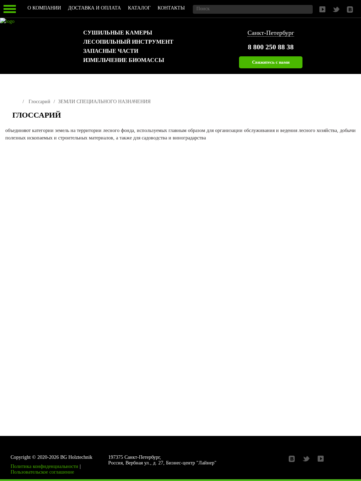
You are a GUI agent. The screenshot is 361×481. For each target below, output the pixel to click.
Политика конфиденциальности (44, 466)
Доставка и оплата (94, 8)
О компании (44, 8)
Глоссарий (39, 101)
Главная (15, 100)
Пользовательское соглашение (42, 472)
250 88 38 (271, 47)
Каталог (139, 8)
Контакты (171, 8)
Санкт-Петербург (270, 32)
